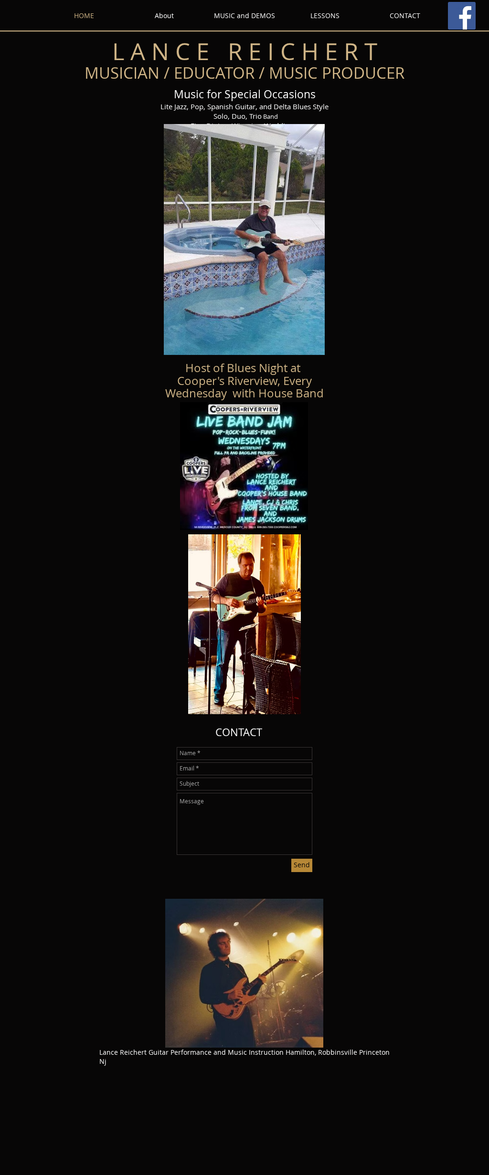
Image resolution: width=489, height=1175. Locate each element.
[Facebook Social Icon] (462, 16)
